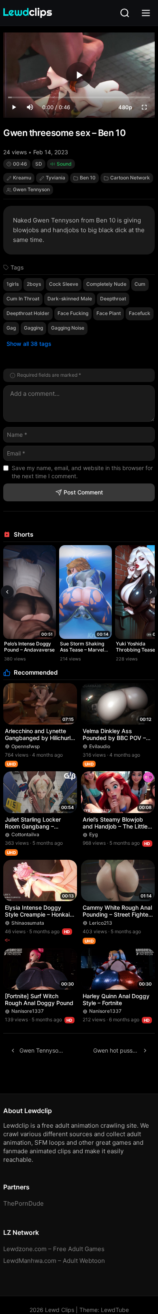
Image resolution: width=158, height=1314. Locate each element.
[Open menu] (146, 13)
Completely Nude (106, 284)
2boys (34, 284)
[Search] (125, 13)
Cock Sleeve (63, 284)
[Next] (150, 591)
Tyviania (55, 178)
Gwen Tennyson (31, 189)
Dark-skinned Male (69, 299)
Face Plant (108, 313)
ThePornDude (23, 1203)
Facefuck (139, 313)
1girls (12, 284)
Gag (11, 328)
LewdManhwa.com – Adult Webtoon (54, 1260)
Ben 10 (88, 178)
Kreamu (22, 178)
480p (125, 107)
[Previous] (7, 591)
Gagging (33, 328)
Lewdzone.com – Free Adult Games (54, 1249)
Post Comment (83, 492)
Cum (140, 284)
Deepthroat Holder (27, 313)
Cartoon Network (130, 178)
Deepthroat (113, 299)
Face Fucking (73, 313)
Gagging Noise (67, 328)
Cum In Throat (22, 299)
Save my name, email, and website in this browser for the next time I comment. (82, 471)
